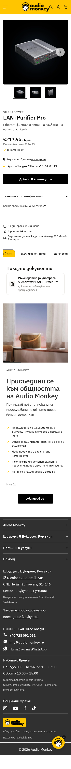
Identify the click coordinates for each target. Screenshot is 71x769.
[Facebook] (25, 708)
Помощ (9, 559)
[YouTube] (15, 708)
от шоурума (38, 159)
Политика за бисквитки (17, 737)
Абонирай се (35, 498)
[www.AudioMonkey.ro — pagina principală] (35, 7)
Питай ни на (28, 649)
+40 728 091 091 (22, 635)
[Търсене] (51, 7)
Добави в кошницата (35, 179)
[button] (60, 52)
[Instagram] (5, 708)
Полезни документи (37, 253)
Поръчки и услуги (17, 548)
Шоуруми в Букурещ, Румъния (27, 536)
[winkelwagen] (66, 7)
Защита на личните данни (39, 731)
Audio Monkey (14, 525)
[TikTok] (34, 708)
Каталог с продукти (5, 7)
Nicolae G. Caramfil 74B (25, 578)
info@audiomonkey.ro (26, 642)
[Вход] (58, 7)
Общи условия (11, 731)
